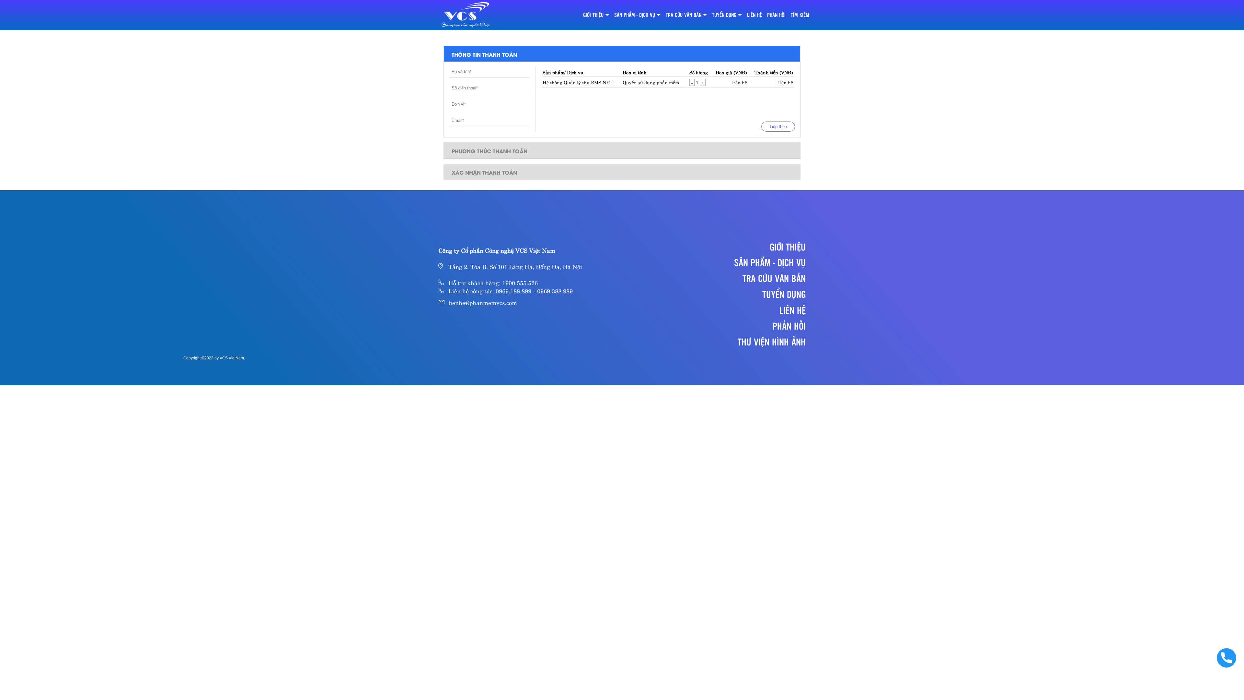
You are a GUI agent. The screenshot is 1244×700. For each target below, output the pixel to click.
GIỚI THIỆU (593, 14)
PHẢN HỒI (776, 14)
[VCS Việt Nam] (466, 15)
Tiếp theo (778, 126)
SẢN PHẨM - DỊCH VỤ (634, 14)
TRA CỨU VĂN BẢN (683, 14)
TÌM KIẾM (800, 14)
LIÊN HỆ (754, 14)
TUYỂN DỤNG (724, 14)
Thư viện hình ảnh (772, 341)
